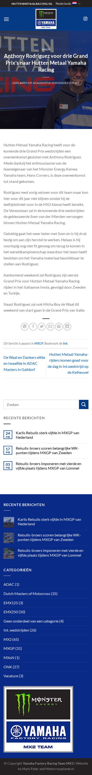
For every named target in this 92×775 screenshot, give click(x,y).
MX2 (8, 639)
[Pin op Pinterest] (59, 327)
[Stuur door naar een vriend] (50, 327)
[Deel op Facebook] (33, 327)
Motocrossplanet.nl (60, 769)
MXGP (46, 49)
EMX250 (11, 611)
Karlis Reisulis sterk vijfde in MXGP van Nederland (47, 434)
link (65, 343)
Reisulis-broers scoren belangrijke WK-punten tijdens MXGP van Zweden (47, 450)
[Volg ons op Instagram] (85, 19)
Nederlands (63, 3)
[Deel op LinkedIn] (67, 327)
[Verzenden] (83, 404)
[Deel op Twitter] (42, 327)
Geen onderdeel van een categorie (31, 621)
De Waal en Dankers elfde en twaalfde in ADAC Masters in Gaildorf (24, 363)
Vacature (11, 676)
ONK (8, 666)
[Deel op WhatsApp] (25, 327)
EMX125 (11, 602)
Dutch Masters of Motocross (27, 593)
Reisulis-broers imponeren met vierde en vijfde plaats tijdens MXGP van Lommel (48, 465)
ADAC (9, 584)
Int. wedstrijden (16, 630)
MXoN (9, 657)
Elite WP (73, 82)
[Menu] (6, 19)
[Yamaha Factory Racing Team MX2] (46, 19)
